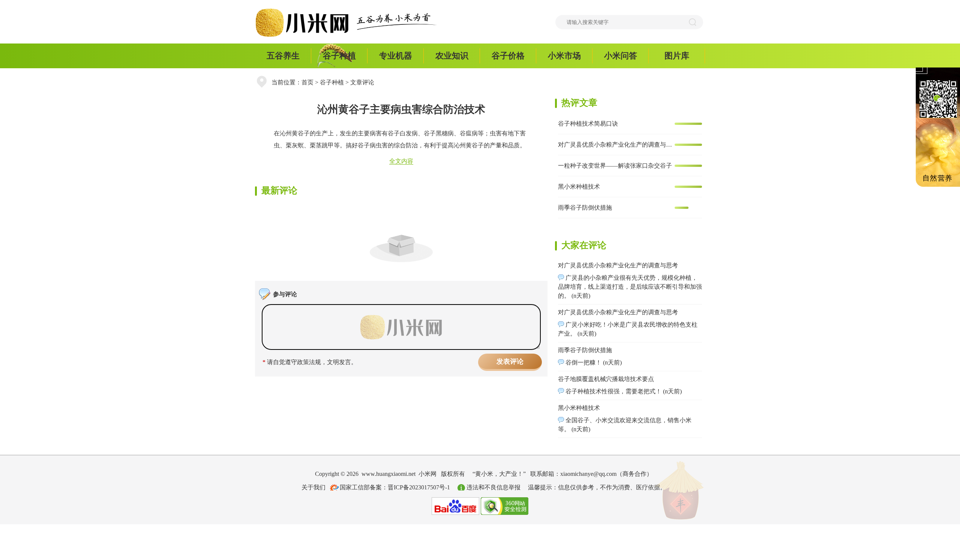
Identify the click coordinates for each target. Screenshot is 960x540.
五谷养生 (283, 55)
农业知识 (451, 55)
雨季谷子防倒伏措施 (585, 207)
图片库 (676, 55)
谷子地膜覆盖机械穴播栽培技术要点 (606, 379)
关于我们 (314, 487)
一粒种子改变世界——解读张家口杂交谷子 (615, 165)
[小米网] (305, 23)
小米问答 (620, 55)
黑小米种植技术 (579, 186)
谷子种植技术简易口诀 (588, 123)
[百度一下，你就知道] (455, 505)
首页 (308, 82)
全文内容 (401, 161)
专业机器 (395, 55)
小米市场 (564, 55)
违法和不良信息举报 (493, 487)
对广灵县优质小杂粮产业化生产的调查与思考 (615, 144)
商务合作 (634, 474)
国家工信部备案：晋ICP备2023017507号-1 (395, 487)
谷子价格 (508, 55)
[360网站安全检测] (504, 505)
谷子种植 (339, 55)
